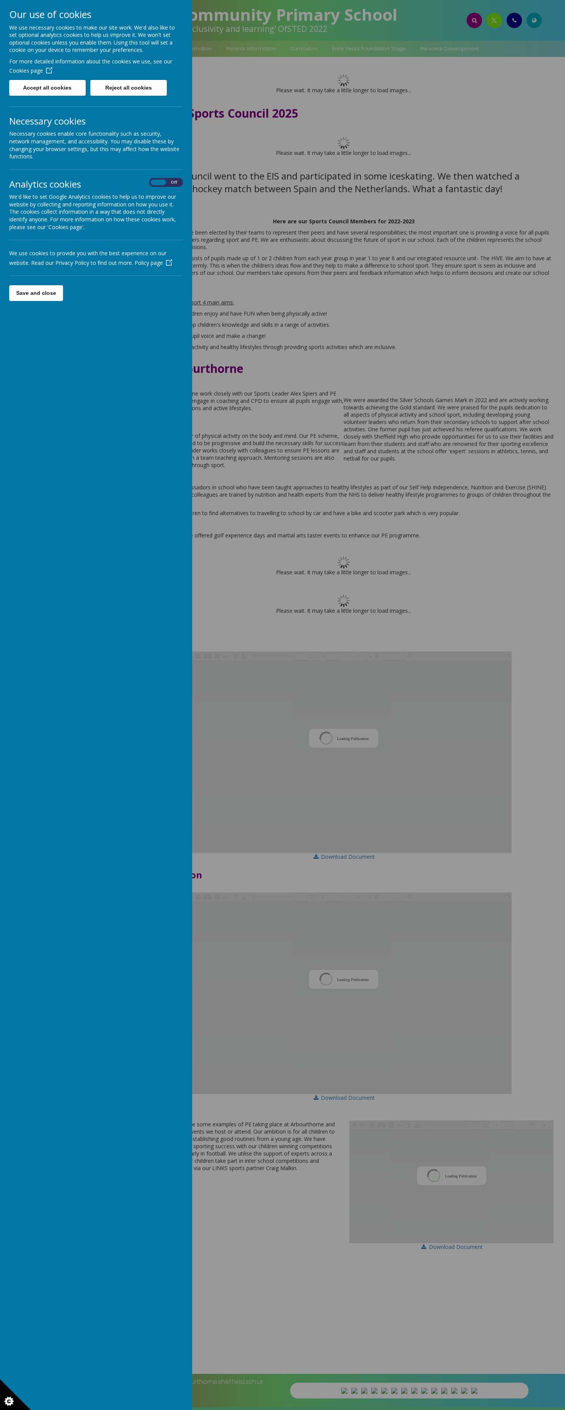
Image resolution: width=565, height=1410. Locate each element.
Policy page (149, 262)
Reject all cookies (128, 88)
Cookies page (26, 70)
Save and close (36, 293)
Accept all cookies (47, 88)
